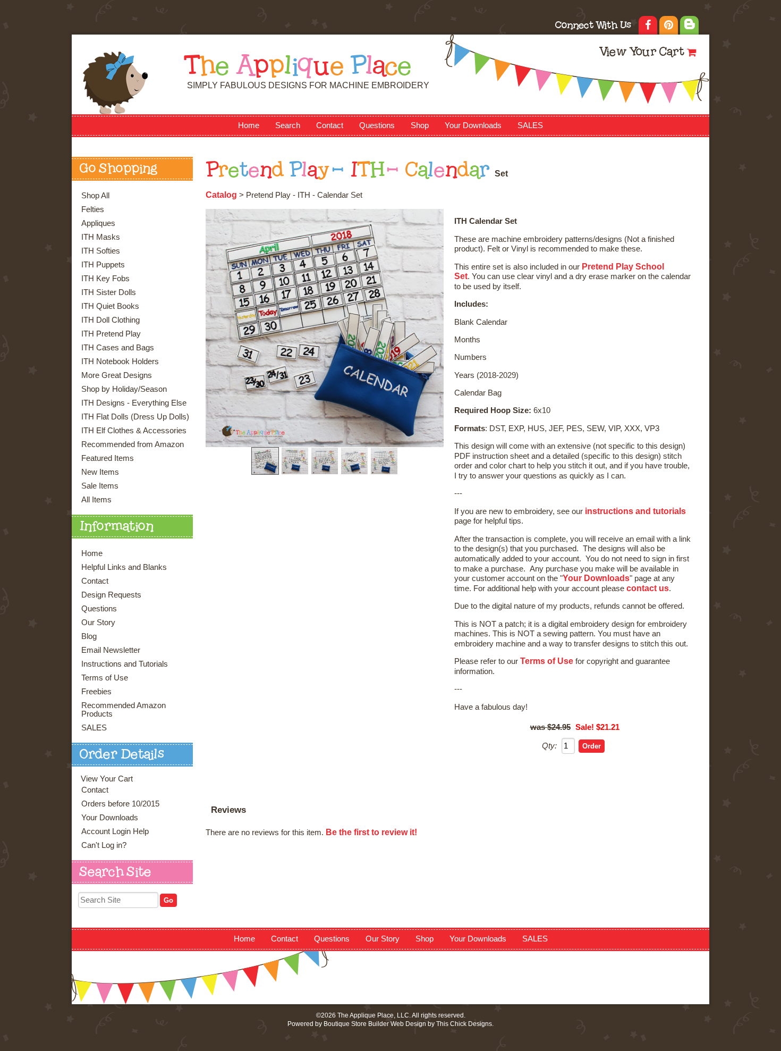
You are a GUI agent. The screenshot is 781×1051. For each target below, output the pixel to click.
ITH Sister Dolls (108, 292)
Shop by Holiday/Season (124, 389)
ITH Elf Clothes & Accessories (133, 430)
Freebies (96, 691)
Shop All (95, 195)
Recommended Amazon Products (123, 709)
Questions (377, 125)
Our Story (98, 622)
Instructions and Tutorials (124, 664)
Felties (92, 209)
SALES (530, 125)
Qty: (549, 746)
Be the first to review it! (371, 832)
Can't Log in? (103, 845)
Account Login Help (115, 831)
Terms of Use (104, 678)
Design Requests (111, 595)
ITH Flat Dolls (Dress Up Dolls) (135, 417)
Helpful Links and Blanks (124, 567)
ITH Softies (100, 251)
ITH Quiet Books (110, 306)
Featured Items (107, 458)
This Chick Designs (464, 1024)
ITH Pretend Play (111, 334)
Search (287, 125)
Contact (329, 125)
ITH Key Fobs (105, 278)
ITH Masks (100, 237)
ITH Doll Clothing (110, 320)
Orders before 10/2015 (120, 804)
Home (248, 125)
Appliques (98, 223)
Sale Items (99, 486)
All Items (96, 499)
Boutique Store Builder (356, 1024)
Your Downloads (473, 125)
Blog (89, 636)
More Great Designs (116, 375)
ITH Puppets (103, 264)
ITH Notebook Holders (120, 361)
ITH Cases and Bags (117, 347)
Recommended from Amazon (132, 444)
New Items (100, 472)
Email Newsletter (110, 650)
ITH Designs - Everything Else (133, 403)
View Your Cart (641, 53)
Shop (420, 125)
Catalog (221, 194)
